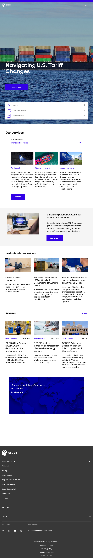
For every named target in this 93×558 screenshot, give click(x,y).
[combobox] (46, 142)
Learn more (55, 238)
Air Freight (16, 168)
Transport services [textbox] (19, 143)
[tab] (46, 105)
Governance (7, 475)
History (4, 470)
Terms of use (46, 556)
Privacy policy (46, 549)
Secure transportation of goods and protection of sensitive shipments (74, 280)
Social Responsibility (9, 489)
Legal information (47, 552)
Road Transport (67, 168)
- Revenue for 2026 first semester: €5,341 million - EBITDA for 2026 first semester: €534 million (16, 359)
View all (18, 197)
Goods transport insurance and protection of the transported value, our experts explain (17, 288)
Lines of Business (8, 484)
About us (5, 466)
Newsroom (6, 494)
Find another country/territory (40, 530)
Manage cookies (46, 545)
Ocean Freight (42, 168)
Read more (16, 392)
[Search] (86, 5)
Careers (5, 498)
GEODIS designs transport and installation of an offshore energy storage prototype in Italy (45, 359)
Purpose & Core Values (11, 480)
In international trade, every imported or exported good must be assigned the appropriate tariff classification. (46, 294)
